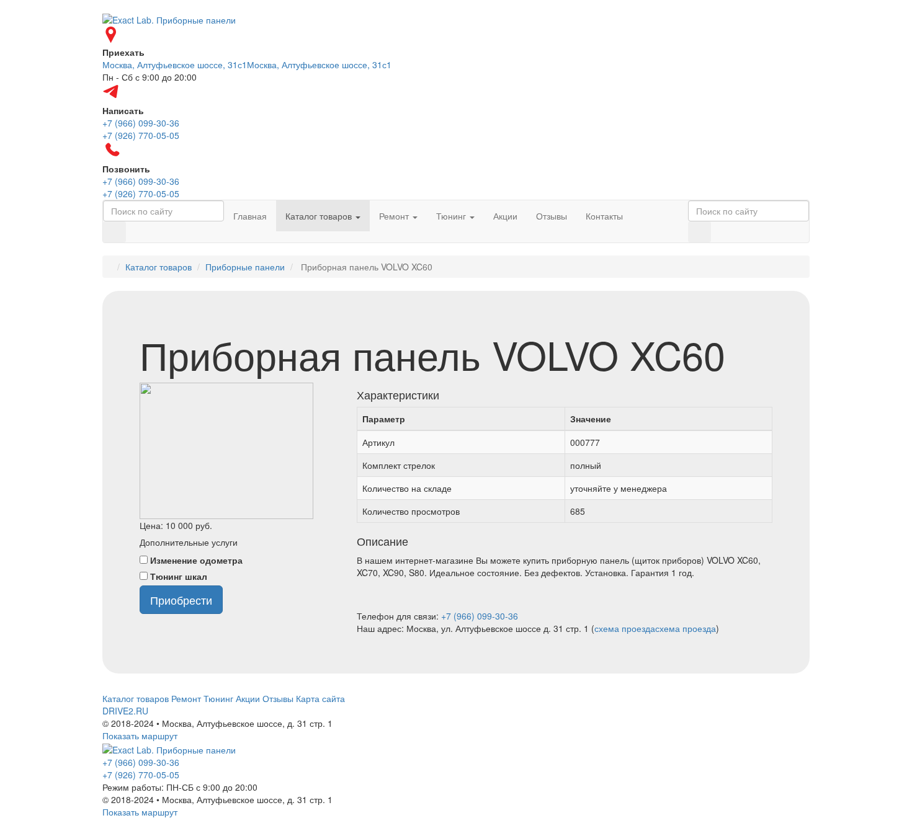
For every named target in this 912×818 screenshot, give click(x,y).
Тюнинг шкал (178, 576)
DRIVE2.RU (125, 711)
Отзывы (551, 216)
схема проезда (624, 628)
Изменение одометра (196, 560)
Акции (505, 216)
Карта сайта (320, 698)
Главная (250, 216)
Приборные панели (245, 266)
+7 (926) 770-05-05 (140, 774)
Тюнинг (452, 216)
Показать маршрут (139, 735)
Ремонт (395, 216)
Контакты (604, 216)
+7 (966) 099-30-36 (479, 616)
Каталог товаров (319, 216)
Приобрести (181, 600)
